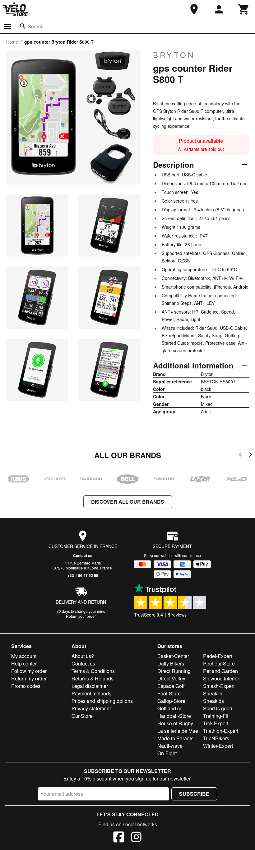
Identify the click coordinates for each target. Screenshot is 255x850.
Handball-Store (174, 715)
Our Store (82, 715)
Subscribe (194, 793)
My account (23, 656)
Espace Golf (170, 685)
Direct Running (174, 671)
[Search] (22, 26)
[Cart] (244, 9)
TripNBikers (216, 738)
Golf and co (170, 708)
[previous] (240, 455)
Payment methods (91, 693)
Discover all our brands (127, 501)
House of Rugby (175, 723)
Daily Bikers (170, 663)
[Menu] (7, 26)
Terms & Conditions (93, 671)
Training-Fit (215, 715)
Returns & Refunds (93, 678)
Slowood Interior (221, 678)
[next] (250, 455)
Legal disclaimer (90, 685)
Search (36, 26)
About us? (83, 656)
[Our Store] (194, 9)
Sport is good (217, 708)
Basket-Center (173, 656)
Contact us (82, 555)
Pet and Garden (220, 671)
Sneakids (213, 700)
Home (12, 42)
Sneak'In (212, 693)
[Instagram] (136, 838)
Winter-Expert (218, 745)
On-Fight (167, 753)
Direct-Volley (171, 678)
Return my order (29, 678)
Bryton (174, 55)
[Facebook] (119, 838)
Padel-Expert (217, 656)
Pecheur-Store (219, 663)
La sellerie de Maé (177, 730)
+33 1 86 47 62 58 (82, 575)
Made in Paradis (175, 738)
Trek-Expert (215, 723)
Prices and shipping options (102, 700)
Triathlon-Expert (220, 730)
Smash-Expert (218, 685)
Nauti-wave (170, 745)
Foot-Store (169, 693)
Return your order (81, 616)
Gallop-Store (171, 700)
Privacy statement (91, 708)
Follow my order (29, 671)
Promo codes (25, 685)
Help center (24, 663)
